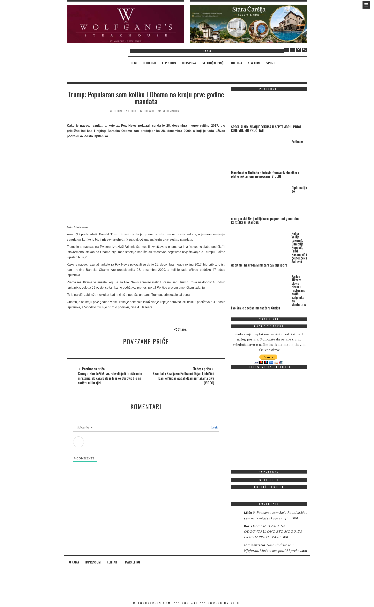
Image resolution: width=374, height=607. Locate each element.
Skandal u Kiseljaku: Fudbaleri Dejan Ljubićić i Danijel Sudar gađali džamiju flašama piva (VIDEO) (183, 378)
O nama (74, 562)
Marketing (132, 562)
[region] (125, 24)
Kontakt (113, 562)
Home (134, 63)
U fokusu (149, 63)
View (295, 518)
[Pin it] (209, 328)
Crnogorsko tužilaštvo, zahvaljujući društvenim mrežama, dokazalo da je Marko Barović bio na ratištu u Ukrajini (110, 378)
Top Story (169, 63)
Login (214, 428)
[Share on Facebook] (190, 328)
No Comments (171, 111)
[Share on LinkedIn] (222, 328)
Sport (270, 63)
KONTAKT (190, 603)
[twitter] (292, 50)
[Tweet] (196, 328)
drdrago (149, 111)
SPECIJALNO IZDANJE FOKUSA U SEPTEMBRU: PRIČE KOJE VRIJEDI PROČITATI (266, 128)
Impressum (93, 562)
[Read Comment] (235, 515)
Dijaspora (189, 63)
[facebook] (286, 50)
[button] (125, 24)
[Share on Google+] (203, 328)
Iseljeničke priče (213, 63)
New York (254, 63)
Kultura (236, 63)
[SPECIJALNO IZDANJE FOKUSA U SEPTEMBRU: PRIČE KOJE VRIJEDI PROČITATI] (260, 109)
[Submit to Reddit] (216, 328)
